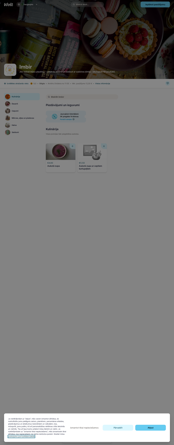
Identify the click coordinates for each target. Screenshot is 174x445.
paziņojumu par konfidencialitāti (21, 436)
